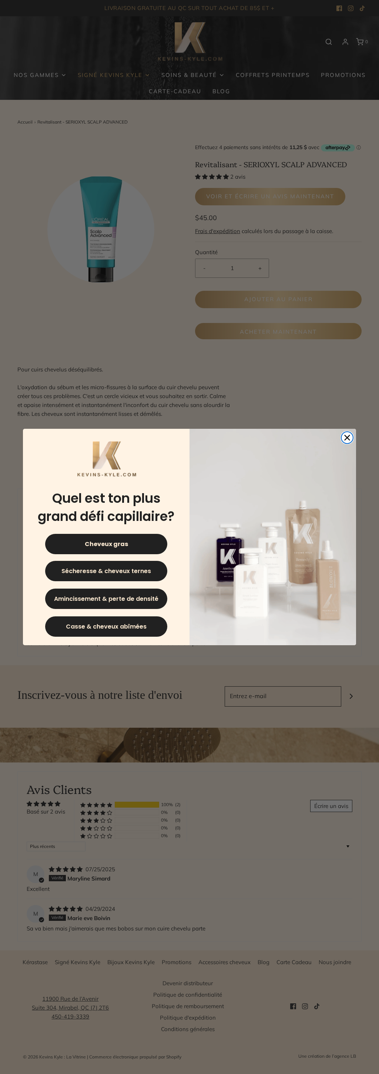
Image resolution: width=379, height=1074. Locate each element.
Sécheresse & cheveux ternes (106, 571)
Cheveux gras (106, 544)
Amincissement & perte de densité (106, 599)
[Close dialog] (347, 438)
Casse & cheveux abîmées (106, 626)
